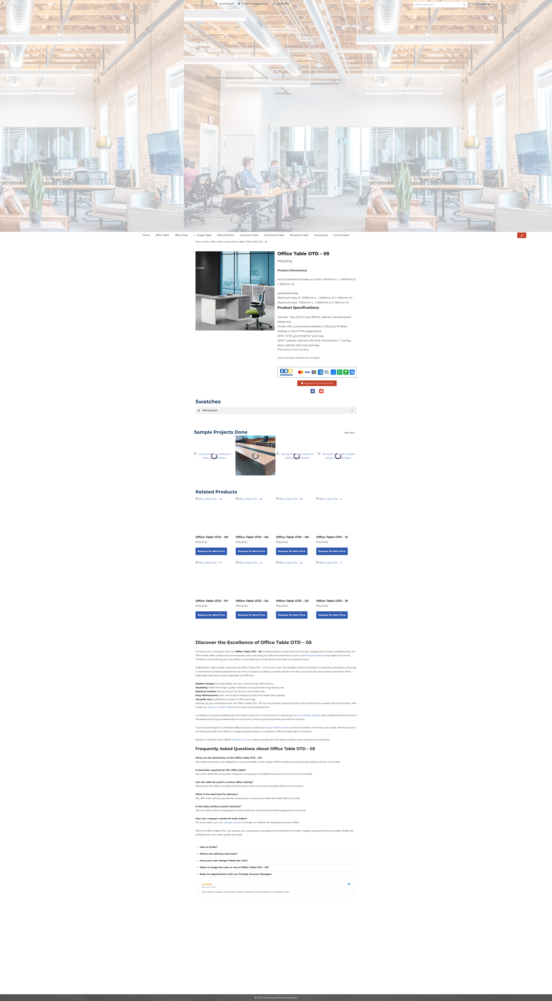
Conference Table (274, 235)
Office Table (162, 235)
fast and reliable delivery (307, 715)
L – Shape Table (202, 235)
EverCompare (341, 235)
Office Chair (181, 235)
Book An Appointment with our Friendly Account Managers (236, 874)
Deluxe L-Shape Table (220, 707)
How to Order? (209, 847)
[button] (317, 383)
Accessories (321, 235)
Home (146, 235)
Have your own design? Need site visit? (224, 860)
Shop (206, 241)
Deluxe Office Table (234, 241)
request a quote (233, 822)
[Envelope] (321, 391)
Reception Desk (299, 235)
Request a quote (241, 739)
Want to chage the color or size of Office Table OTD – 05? (234, 867)
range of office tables (277, 727)
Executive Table (249, 235)
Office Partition (225, 235)
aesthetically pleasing (312, 655)
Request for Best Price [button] (211, 551)
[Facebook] (312, 391)
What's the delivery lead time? (218, 853)
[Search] (464, 4)
